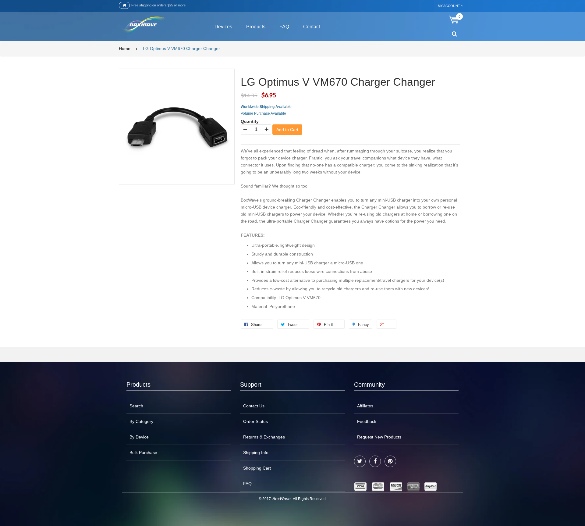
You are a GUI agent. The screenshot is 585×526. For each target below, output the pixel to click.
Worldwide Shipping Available (266, 107)
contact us (253, 405)
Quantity (250, 121)
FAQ (247, 483)
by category (141, 421)
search (136, 405)
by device (139, 437)
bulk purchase (143, 452)
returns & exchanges (264, 437)
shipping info (255, 452)
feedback (366, 421)
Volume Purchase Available (263, 113)
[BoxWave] (143, 26)
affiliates (365, 405)
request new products (379, 437)
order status (255, 421)
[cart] (454, 20)
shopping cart (257, 468)
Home (124, 48)
